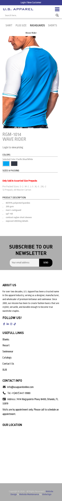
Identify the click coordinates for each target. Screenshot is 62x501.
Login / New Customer (31, 2)
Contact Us (8, 363)
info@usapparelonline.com (20, 387)
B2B (4, 369)
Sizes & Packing (10, 170)
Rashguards (37, 25)
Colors (6, 154)
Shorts (52, 25)
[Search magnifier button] (57, 15)
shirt (9, 25)
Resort (6, 345)
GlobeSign (46, 494)
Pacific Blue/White (6, 163)
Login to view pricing (12, 147)
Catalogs (7, 357)
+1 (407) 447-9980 (20, 393)
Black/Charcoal (14, 163)
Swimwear (7, 351)
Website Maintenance (29, 494)
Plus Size (21, 25)
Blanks (5, 339)
